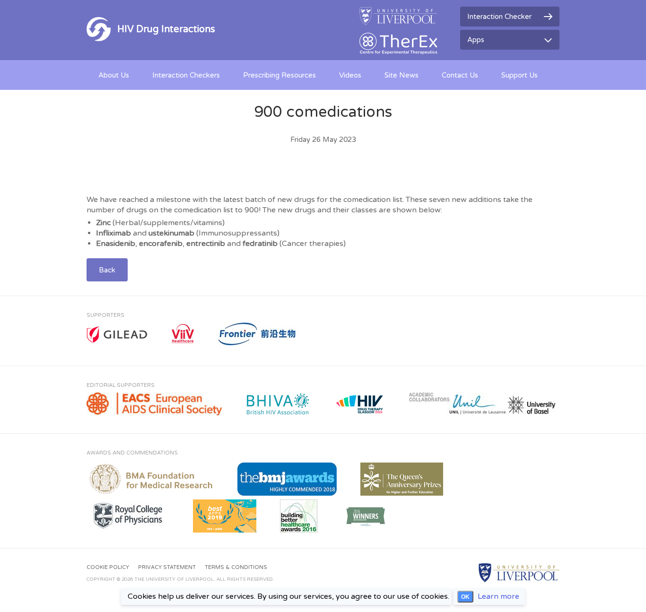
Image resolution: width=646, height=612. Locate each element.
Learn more (498, 596)
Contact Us (460, 75)
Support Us (519, 75)
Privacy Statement (167, 567)
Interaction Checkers (186, 75)
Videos (350, 75)
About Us (113, 75)
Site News (401, 75)
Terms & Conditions (236, 567)
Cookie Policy (108, 567)
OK (465, 597)
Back (107, 270)
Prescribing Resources (279, 75)
